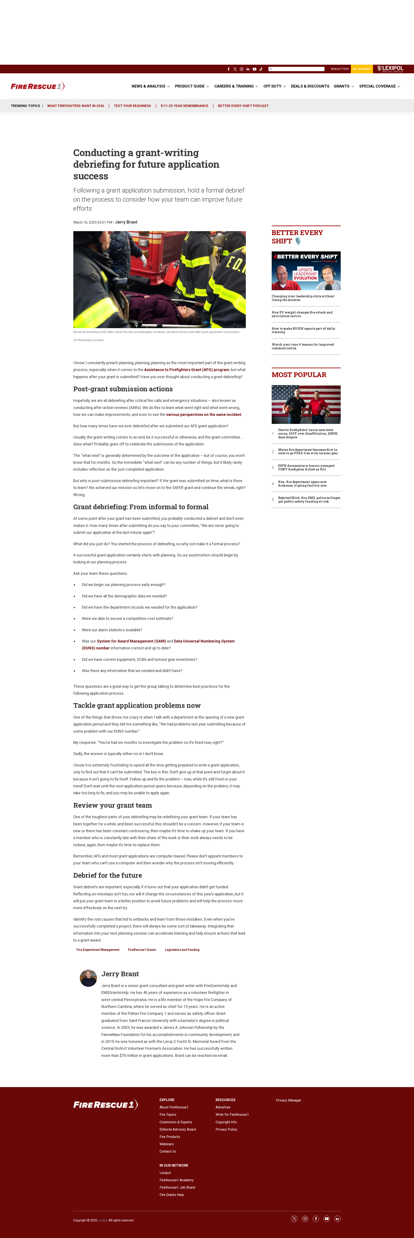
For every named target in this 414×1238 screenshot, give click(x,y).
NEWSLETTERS (340, 69)
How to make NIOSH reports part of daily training (303, 330)
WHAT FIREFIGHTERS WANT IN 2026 (75, 106)
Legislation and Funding (182, 949)
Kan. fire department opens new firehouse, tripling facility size (302, 483)
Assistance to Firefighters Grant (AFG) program (186, 369)
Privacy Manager (288, 1100)
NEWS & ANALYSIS (148, 86)
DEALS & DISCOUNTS (310, 86)
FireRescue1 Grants (142, 949)
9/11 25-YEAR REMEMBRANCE (184, 106)
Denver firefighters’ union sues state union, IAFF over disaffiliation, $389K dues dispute (308, 433)
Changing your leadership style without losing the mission (303, 298)
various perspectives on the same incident (203, 414)
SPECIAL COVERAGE (377, 86)
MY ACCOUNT (362, 69)
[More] (168, 86)
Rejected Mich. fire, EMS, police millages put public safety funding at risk (309, 499)
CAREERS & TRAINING (234, 86)
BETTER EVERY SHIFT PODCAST (243, 106)
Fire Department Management (98, 949)
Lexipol (102, 1220)
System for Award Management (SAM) (131, 641)
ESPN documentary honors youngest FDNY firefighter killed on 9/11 (306, 467)
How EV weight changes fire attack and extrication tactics (302, 314)
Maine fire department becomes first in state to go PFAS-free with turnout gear (308, 451)
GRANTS (342, 86)
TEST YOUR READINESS (132, 106)
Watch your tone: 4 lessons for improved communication (303, 346)
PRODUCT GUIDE (190, 86)
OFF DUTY (272, 86)
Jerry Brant (126, 222)
